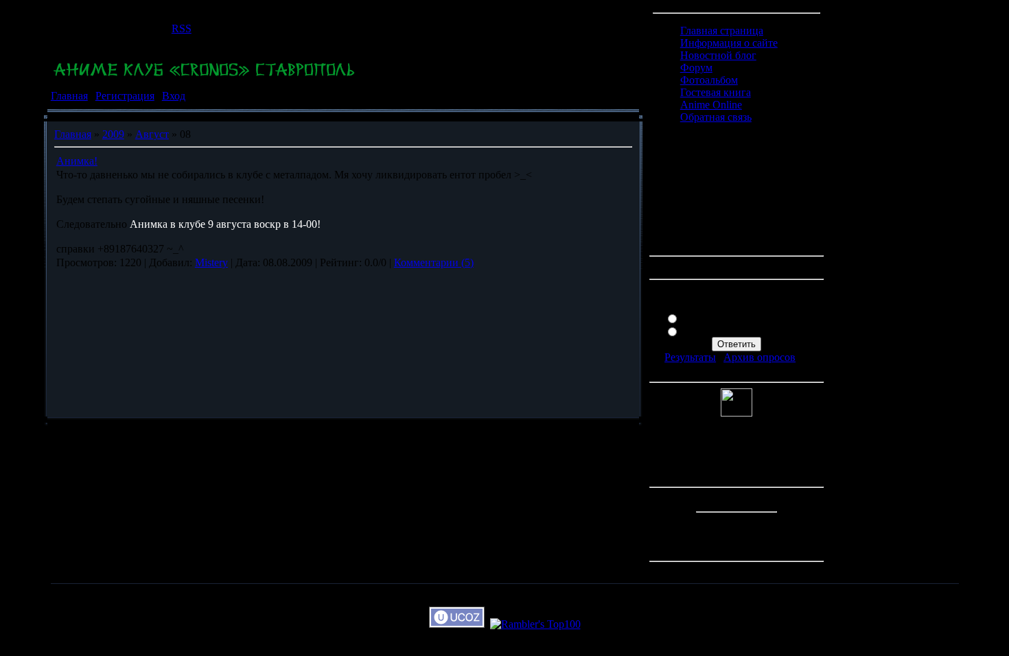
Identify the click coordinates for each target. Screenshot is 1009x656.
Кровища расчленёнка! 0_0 (745, 330)
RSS (182, 28)
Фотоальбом (709, 80)
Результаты (690, 357)
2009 (113, 134)
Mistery (211, 262)
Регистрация (124, 96)
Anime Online (711, 104)
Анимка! (76, 161)
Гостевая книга (715, 92)
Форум (696, 67)
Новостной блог (718, 55)
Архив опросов (759, 357)
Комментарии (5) (434, 262)
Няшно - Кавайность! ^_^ (741, 317)
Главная (69, 96)
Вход (173, 96)
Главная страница (721, 30)
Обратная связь (716, 117)
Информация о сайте (729, 43)
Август (152, 134)
